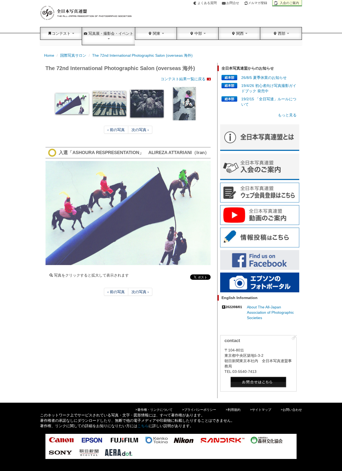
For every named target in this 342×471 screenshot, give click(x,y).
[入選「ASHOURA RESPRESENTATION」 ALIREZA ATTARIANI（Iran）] (128, 213)
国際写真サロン (73, 55)
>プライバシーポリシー (199, 410)
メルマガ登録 (257, 3)
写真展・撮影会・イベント (110, 33)
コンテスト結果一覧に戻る (183, 79)
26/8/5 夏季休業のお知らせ (264, 77)
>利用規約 (233, 410)
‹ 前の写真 (116, 130)
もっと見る (287, 115)
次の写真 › (140, 130)
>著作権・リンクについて (154, 410)
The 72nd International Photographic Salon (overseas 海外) (142, 55)
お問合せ (232, 3)
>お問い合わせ (291, 410)
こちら (143, 426)
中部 (198, 33)
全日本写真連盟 (86, 13)
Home (49, 55)
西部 (281, 33)
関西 (240, 33)
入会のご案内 (289, 3)
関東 (156, 33)
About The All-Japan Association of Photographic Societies (270, 312)
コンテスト (62, 33)
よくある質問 (207, 3)
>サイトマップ (260, 410)
